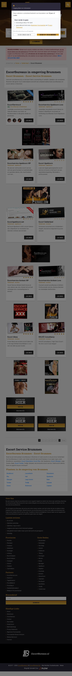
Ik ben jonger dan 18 (24, 35)
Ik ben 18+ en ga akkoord (48, 35)
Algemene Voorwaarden (38, 25)
